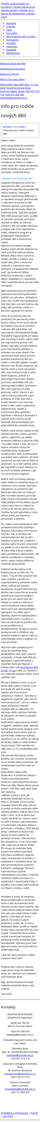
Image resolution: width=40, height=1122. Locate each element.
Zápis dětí (18, 84)
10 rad (12, 670)
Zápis (9, 29)
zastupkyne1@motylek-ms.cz (20, 1073)
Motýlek (7, 126)
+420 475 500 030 (14, 94)
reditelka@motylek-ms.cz (13, 97)
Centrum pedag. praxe (12, 91)
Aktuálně (11, 23)
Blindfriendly (13, 53)
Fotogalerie (12, 39)
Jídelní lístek (6, 84)
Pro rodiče (11, 33)
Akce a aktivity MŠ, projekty (21, 36)
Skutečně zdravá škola (18, 87)
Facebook (11, 49)
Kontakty (11, 43)
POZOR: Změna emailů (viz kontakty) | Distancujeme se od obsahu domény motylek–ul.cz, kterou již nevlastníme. (18, 8)
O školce (10, 26)
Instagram (11, 46)
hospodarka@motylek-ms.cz (20, 1088)
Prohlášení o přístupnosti (14, 1112)
